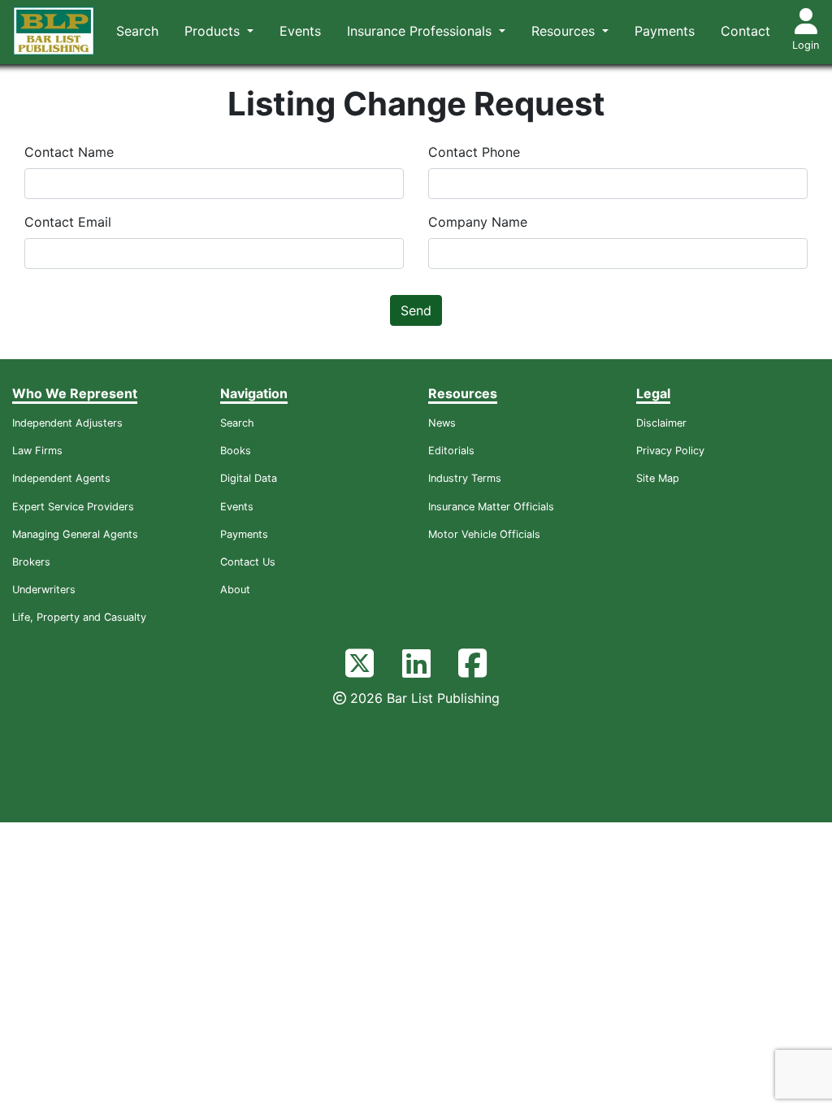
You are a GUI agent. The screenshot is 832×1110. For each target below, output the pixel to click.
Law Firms (37, 450)
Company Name (477, 222)
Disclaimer (661, 423)
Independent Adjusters (67, 423)
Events (300, 31)
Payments (665, 31)
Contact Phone (474, 152)
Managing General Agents (75, 534)
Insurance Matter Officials (491, 507)
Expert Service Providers (73, 507)
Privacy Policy (670, 450)
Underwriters (44, 589)
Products (214, 31)
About (235, 589)
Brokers (31, 562)
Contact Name (69, 152)
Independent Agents (61, 478)
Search (137, 31)
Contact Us (247, 562)
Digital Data (248, 478)
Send (416, 310)
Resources (565, 31)
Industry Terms (464, 478)
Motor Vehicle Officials (484, 534)
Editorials (451, 450)
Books (235, 450)
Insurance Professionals (421, 31)
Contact (745, 31)
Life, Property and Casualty (79, 617)
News (442, 423)
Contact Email (67, 222)
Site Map (657, 478)
